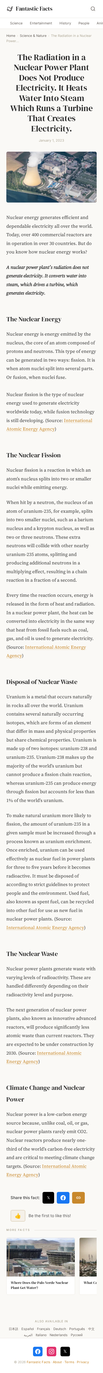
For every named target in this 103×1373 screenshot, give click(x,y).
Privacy (83, 1362)
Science (16, 23)
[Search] (93, 8)
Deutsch (59, 1329)
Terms (69, 1362)
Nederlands (59, 1335)
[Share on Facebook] (63, 1198)
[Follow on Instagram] (51, 1351)
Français (43, 1329)
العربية (28, 1335)
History (65, 23)
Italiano (41, 1335)
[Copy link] (78, 1198)
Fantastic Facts (38, 1362)
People (83, 23)
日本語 (13, 1329)
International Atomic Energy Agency (45, 927)
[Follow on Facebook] (38, 1351)
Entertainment (41, 23)
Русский (77, 1335)
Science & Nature (33, 36)
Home (10, 36)
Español (27, 1329)
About (57, 1362)
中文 (91, 1329)
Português (77, 1329)
